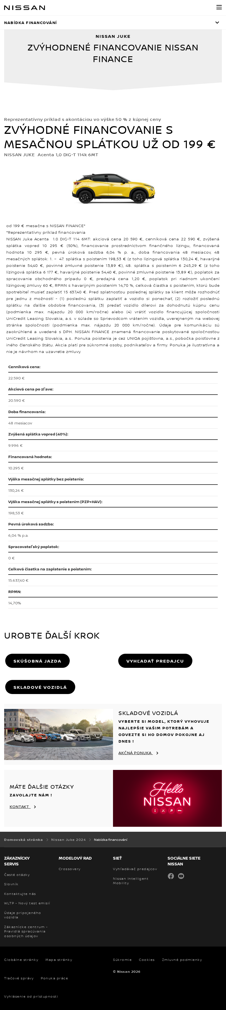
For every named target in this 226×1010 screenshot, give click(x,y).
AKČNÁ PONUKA (136, 752)
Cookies (147, 960)
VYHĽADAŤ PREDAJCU (155, 661)
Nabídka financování (30, 22)
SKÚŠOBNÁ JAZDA (37, 661)
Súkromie (122, 960)
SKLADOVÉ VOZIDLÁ (40, 687)
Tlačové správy (19, 978)
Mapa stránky (58, 960)
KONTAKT (20, 806)
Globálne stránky (21, 960)
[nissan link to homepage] (24, 8)
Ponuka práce (54, 978)
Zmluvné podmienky (182, 960)
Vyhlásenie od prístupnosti (31, 996)
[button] (219, 7)
